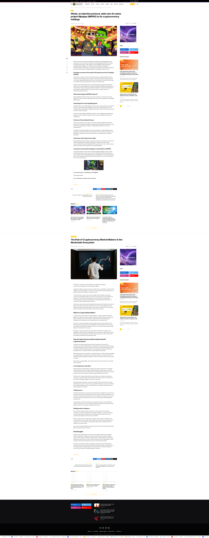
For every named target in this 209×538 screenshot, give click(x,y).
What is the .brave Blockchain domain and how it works (93, 485)
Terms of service (82, 1)
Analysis (107, 4)
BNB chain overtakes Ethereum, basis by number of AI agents (93, 218)
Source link (75, 184)
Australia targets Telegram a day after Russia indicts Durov (107, 505)
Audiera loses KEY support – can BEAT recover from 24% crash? (107, 517)
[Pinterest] (67, 70)
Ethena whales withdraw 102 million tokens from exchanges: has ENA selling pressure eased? (107, 511)
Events (132, 4)
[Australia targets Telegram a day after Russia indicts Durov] (96, 505)
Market (102, 4)
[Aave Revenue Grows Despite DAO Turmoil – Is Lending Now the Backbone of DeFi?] (78, 210)
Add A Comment (94, 227)
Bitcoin (92, 4)
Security (116, 4)
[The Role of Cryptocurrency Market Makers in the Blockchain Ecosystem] (94, 264)
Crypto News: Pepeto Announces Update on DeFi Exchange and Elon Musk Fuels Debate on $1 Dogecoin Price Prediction (109, 220)
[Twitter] (67, 64)
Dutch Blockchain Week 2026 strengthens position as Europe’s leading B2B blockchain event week (129, 73)
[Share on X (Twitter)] (132, 23)
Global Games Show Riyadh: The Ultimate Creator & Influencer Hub (128, 95)
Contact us (94, 1)
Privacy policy (89, 1)
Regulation (87, 4)
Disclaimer (77, 1)
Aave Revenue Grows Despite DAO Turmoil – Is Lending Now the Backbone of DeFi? (77, 218)
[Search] (137, 4)
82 (128, 106)
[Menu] (71, 4)
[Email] (67, 72)
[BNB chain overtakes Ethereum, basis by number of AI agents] (94, 210)
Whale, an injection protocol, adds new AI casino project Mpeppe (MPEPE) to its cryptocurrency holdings (105, 466)
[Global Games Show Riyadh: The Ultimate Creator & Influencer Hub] (129, 87)
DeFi (112, 4)
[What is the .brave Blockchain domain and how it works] (94, 477)
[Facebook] (67, 61)
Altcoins (97, 4)
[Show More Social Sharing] (137, 23)
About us (72, 1)
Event (122, 60)
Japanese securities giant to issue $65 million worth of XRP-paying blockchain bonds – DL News (77, 486)
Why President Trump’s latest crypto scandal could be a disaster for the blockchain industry (108, 486)
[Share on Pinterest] (133, 23)
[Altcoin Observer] (77, 4)
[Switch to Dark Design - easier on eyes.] (136, 4)
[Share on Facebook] (130, 23)
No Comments (81, 23)
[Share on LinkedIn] (135, 23)
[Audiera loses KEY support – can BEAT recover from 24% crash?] (96, 518)
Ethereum (121, 4)
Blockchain (73, 236)
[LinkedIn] (67, 67)
